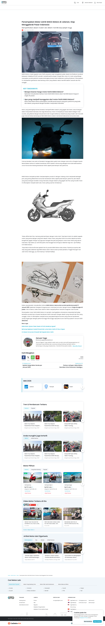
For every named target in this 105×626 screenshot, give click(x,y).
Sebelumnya (32, 365)
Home (9, 575)
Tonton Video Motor (28, 530)
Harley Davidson (31, 590)
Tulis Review (27, 491)
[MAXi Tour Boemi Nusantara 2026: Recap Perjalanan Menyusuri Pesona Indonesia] (52, 416)
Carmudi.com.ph (83, 602)
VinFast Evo (28, 485)
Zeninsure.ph (92, 602)
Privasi (35, 600)
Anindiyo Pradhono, (49, 559)
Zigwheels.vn (73, 609)
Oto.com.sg (73, 607)
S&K (34, 602)
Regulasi (36, 604)
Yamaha (29, 588)
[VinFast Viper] (72, 477)
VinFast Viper (68, 485)
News (18, 575)
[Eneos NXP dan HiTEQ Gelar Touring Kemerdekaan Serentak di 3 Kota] (72, 416)
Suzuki (64, 588)
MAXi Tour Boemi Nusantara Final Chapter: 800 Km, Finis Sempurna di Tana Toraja (32, 425)
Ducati (11, 590)
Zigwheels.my (73, 604)
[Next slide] (82, 387)
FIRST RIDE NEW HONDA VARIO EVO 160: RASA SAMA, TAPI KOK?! (52, 522)
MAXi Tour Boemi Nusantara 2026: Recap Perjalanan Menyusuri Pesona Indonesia (52, 425)
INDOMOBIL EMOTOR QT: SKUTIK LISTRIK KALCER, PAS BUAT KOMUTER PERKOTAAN (71, 522)
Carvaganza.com (83, 600)
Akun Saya (99, 2)
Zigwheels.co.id (73, 600)
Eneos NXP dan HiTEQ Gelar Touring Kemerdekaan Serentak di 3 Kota (72, 425)
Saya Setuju (97, 621)
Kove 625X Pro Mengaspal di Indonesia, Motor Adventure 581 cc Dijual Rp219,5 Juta (73, 556)
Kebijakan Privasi (84, 617)
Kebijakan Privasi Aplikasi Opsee (41, 609)
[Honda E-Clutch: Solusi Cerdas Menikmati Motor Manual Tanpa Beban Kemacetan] (53, 548)
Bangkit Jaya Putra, (29, 428)
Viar (81, 590)
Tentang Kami (22, 600)
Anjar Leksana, (28, 559)
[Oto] (4, 2)
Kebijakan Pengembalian (39, 607)
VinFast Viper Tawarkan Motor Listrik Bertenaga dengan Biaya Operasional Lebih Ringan (33, 556)
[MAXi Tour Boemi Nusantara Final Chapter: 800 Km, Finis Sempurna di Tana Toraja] (32, 416)
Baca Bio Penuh (77, 346)
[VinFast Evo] (32, 477)
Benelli (46, 590)
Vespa (82, 588)
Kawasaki (47, 588)
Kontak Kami (22, 602)
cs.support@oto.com (58, 600)
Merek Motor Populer (14, 584)
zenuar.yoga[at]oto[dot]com (45, 340)
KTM (64, 590)
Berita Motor (13, 575)
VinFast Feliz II (48, 485)
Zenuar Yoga (26, 30)
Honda (11, 588)
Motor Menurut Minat (63, 584)
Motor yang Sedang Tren (30, 584)
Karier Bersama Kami (24, 604)
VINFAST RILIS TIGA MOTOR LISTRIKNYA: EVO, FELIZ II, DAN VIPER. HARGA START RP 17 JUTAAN (32, 522)
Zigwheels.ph (73, 602)
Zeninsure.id (91, 600)
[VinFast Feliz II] (52, 477)
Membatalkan (88, 621)
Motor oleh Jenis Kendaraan (47, 584)
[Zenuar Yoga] (28, 342)
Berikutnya (70, 365)
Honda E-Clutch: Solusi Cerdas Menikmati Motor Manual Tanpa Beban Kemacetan (52, 556)
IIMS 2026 (27, 381)
